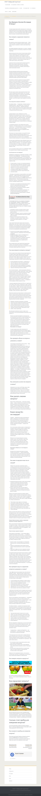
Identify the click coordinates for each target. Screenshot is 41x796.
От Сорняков (32, 8)
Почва (10, 11)
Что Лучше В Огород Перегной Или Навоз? (13, 747)
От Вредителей (26, 8)
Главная (7, 16)
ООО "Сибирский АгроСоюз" (13, 2)
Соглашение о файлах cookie (17, 4)
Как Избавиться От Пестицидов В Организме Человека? (27, 747)
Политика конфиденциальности (11, 8)
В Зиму (20, 8)
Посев (6, 11)
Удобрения (14, 11)
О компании (7, 4)
